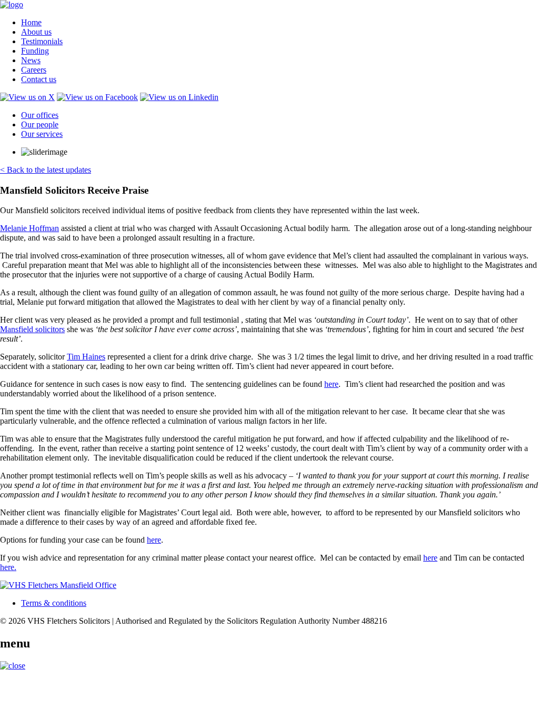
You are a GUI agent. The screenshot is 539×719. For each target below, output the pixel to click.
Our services (42, 133)
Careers (33, 69)
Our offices (39, 115)
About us (36, 31)
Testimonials (42, 41)
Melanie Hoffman (29, 228)
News (31, 60)
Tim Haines (86, 356)
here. (8, 567)
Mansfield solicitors (32, 329)
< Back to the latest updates (45, 169)
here (331, 384)
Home (31, 22)
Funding (35, 50)
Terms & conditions (53, 602)
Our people (39, 124)
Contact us (38, 79)
